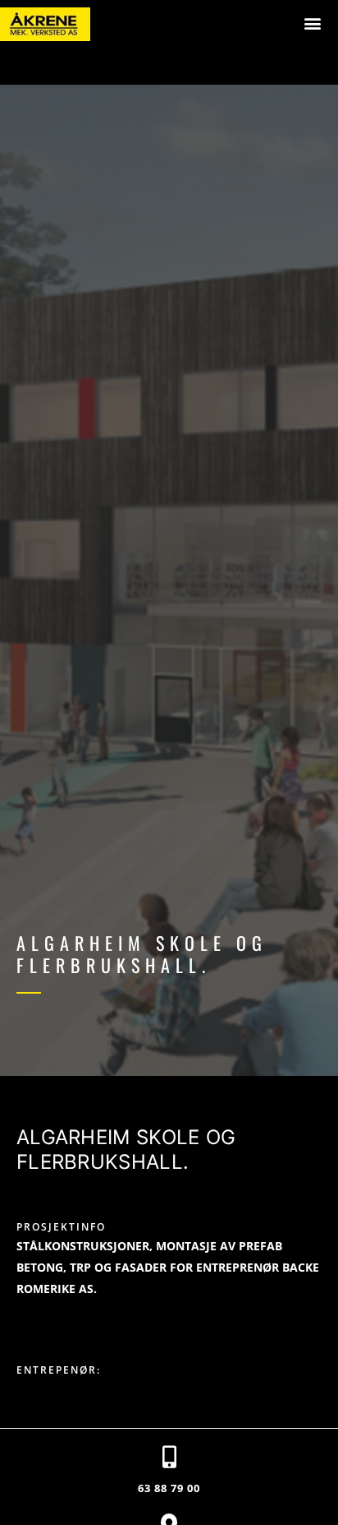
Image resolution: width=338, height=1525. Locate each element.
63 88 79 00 (169, 1488)
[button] (313, 22)
